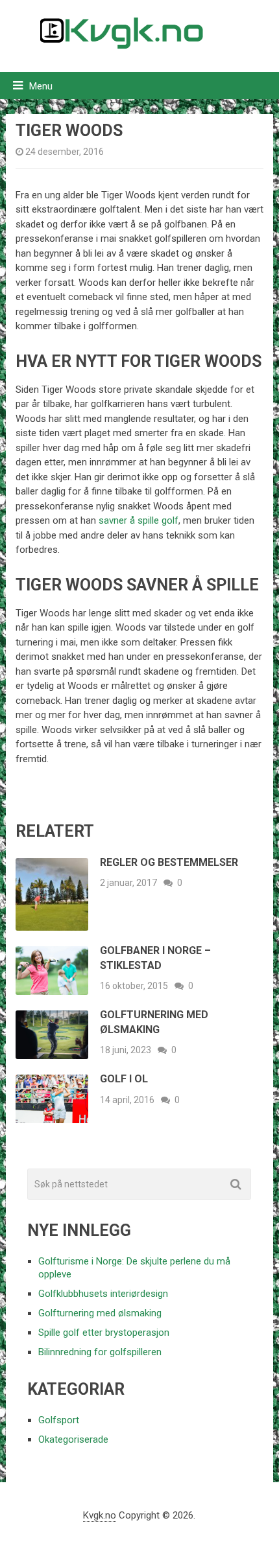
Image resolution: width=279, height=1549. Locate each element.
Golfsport (58, 1420)
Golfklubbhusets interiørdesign (103, 1293)
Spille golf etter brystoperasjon (103, 1332)
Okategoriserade (73, 1439)
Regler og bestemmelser (169, 862)
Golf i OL (124, 1079)
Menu (41, 86)
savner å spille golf (138, 520)
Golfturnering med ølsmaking (100, 1313)
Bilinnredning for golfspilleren (100, 1352)
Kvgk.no (99, 1515)
